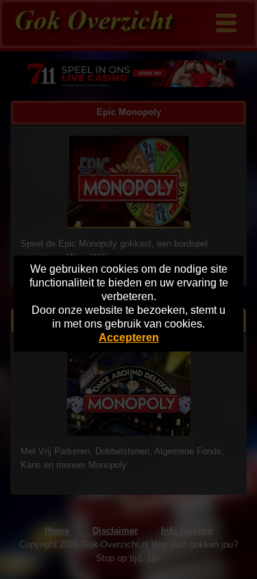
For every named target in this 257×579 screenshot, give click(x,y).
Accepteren (129, 337)
